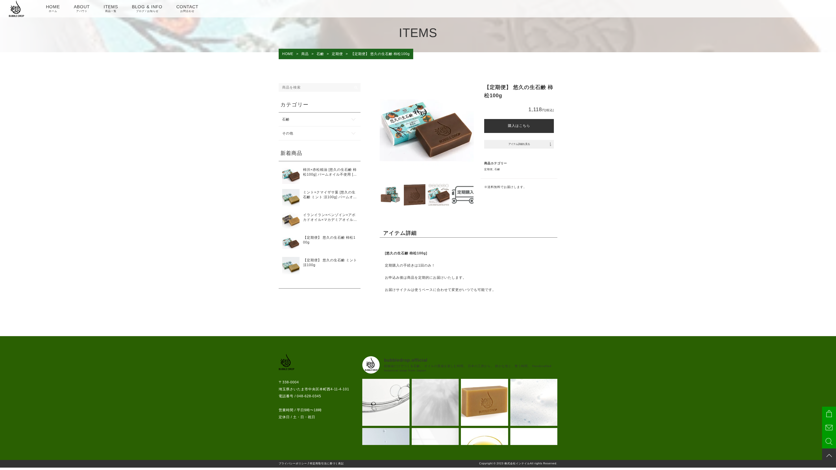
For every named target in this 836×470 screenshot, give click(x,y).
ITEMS (111, 8)
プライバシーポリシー (293, 463)
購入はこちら (519, 126)
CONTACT (187, 8)
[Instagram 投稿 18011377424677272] (534, 402)
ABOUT (82, 8)
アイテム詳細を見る (519, 144)
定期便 (488, 169)
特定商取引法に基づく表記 (327, 463)
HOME (53, 8)
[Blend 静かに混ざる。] (386, 402)
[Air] (435, 402)
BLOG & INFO (147, 8)
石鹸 (497, 169)
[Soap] (484, 402)
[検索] (356, 87)
